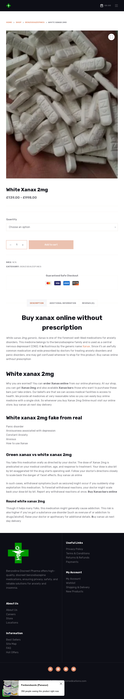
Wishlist (70, 582)
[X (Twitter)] (58, 669)
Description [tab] (37, 303)
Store (9, 618)
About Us (11, 609)
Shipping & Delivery (78, 587)
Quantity (11, 219)
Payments (72, 561)
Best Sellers (13, 639)
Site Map (11, 643)
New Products (74, 591)
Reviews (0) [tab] (88, 303)
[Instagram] (65, 669)
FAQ (8, 648)
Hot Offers (12, 652)
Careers (11, 614)
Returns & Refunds (77, 557)
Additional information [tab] (63, 303)
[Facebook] (50, 669)
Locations (12, 622)
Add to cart (51, 244)
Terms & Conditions (78, 553)
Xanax (86, 346)
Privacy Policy (74, 549)
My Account (73, 578)
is (43, 346)
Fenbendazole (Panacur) (34, 685)
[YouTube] (73, 669)
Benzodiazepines (30, 266)
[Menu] (116, 5)
